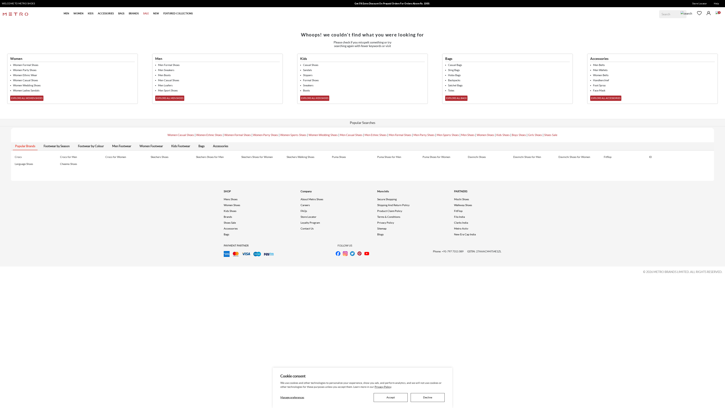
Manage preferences (292, 397)
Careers (305, 205)
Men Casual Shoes (351, 135)
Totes (451, 90)
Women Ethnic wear (25, 75)
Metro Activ (461, 228)
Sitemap (381, 228)
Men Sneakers (166, 70)
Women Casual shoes (25, 80)
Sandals (307, 70)
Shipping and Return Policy (393, 205)
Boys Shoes (519, 135)
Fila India (459, 216)
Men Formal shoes (169, 64)
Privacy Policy (385, 222)
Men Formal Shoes (400, 135)
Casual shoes (310, 64)
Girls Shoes (535, 135)
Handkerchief (601, 80)
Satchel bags (455, 85)
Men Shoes (468, 135)
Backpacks (454, 80)
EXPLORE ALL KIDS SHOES (314, 98)
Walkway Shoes (463, 205)
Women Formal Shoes (237, 135)
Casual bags (455, 64)
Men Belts (599, 64)
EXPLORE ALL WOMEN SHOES (26, 98)
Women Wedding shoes (27, 85)
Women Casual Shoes (180, 135)
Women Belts (601, 75)
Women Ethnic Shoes (209, 135)
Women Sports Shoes (293, 135)
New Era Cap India (465, 234)
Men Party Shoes (424, 135)
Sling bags (454, 70)
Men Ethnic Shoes (376, 135)
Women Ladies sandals (26, 90)
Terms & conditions (388, 216)
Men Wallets (600, 70)
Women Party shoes (24, 70)
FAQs (304, 210)
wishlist (699, 13)
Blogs (380, 234)
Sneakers (308, 85)
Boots (306, 90)
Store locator (308, 216)
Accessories (231, 228)
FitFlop (458, 210)
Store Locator (699, 3)
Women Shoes (485, 135)
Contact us (307, 228)
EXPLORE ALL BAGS (456, 98)
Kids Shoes (503, 135)
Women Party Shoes (265, 135)
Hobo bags (454, 75)
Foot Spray (599, 85)
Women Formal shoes (25, 64)
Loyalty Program (310, 222)
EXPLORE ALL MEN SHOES (169, 98)
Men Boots (164, 75)
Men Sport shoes (168, 90)
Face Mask (599, 90)
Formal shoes (311, 80)
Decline (427, 397)
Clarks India (461, 222)
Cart (717, 12)
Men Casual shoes (168, 80)
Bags (226, 234)
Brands (228, 216)
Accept (390, 397)
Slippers (307, 75)
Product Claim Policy (389, 210)
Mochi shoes (461, 199)
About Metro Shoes (312, 199)
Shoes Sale (550, 135)
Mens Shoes (231, 199)
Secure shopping (387, 199)
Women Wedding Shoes (323, 135)
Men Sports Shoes (448, 135)
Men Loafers (165, 85)
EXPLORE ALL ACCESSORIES (605, 98)
